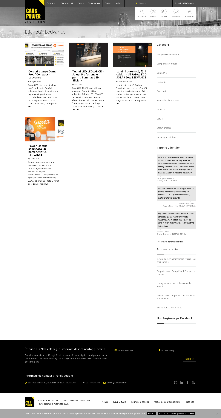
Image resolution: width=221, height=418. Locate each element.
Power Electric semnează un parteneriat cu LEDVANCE (37, 150)
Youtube (193, 382)
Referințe (176, 16)
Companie (162, 72)
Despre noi (52, 3)
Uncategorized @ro (166, 137)
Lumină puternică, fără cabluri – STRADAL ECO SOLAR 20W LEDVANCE (131, 74)
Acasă (105, 401)
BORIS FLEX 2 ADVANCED (169, 307)
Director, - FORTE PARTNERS (167, 181)
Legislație (161, 82)
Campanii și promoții (167, 63)
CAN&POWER (35, 11)
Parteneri (189, 16)
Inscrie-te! (189, 358)
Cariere (80, 3)
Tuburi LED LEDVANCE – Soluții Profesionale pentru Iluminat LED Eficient (88, 76)
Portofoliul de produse (168, 100)
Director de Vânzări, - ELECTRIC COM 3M (171, 234)
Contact (108, 3)
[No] (217, 413)
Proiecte (161, 109)
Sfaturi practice (164, 127)
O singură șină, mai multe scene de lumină (174, 285)
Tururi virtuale (94, 3)
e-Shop (119, 3)
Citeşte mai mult (40, 183)
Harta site (189, 401)
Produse (142, 16)
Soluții (153, 16)
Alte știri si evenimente (168, 54)
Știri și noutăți (67, 3)
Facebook (187, 382)
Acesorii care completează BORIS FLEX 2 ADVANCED (176, 297)
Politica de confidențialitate (166, 401)
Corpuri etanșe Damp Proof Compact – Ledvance (42, 74)
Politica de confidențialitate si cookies (176, 413)
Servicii (164, 16)
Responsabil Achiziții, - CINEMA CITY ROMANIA (179, 206)
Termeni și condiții (140, 401)
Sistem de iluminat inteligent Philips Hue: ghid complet (176, 260)
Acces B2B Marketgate (184, 3)
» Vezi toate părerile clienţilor (170, 241)
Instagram (175, 382)
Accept (151, 413)
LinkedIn (181, 382)
